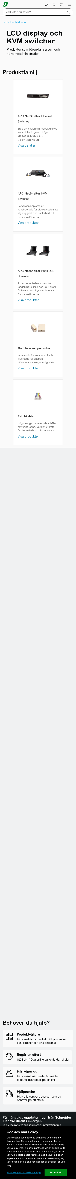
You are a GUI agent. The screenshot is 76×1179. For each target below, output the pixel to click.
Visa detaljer (27, 145)
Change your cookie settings (24, 1172)
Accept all (56, 1172)
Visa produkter (28, 223)
